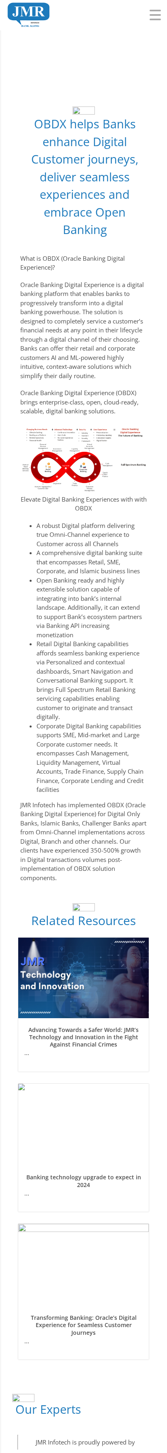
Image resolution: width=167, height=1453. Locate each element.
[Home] (28, 6)
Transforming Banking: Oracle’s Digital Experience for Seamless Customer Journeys (84, 1325)
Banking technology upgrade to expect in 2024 (83, 1180)
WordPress (152, 1442)
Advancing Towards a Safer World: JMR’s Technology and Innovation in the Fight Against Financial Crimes (83, 1037)
